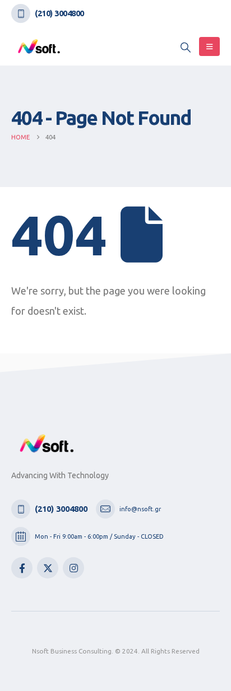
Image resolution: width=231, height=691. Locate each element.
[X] (47, 567)
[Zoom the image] (47, 440)
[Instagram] (73, 567)
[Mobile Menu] (209, 46)
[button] (185, 47)
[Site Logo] (39, 46)
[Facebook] (22, 567)
